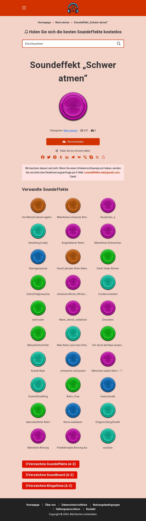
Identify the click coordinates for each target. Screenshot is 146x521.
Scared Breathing (38, 396)
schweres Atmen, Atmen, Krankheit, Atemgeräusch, (86, 294)
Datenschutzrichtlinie (74, 504)
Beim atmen (62, 22)
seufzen (108, 447)
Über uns (50, 504)
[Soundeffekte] (73, 8)
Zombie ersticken (108, 294)
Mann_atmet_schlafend (73, 319)
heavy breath (107, 396)
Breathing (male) (38, 242)
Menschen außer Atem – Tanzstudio (112, 370)
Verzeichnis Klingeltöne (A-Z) (50, 486)
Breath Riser (38, 370)
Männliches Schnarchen (107, 242)
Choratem (108, 319)
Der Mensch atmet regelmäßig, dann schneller (48, 217)
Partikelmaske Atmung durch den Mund (79, 447)
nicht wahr (38, 319)
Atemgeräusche (38, 268)
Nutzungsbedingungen (106, 504)
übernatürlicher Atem (38, 422)
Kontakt (90, 509)
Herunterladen (75, 141)
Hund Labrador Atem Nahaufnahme (77, 268)
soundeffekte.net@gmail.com (102, 172)
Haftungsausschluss (68, 509)
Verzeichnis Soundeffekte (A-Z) (52, 464)
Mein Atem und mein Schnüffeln (75, 345)
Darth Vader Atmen (108, 268)
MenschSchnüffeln (38, 345)
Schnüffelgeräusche (38, 294)
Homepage (44, 22)
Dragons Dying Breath (108, 422)
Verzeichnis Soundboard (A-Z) (51, 475)
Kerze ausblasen (73, 422)
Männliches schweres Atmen (73, 217)
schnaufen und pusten (73, 370)
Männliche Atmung (38, 447)
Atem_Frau (73, 396)
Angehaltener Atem (73, 242)
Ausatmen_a (107, 217)
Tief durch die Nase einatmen (108, 345)
